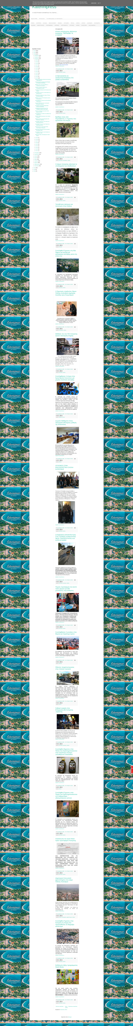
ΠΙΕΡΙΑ (32, 23)
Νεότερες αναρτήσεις (60, 1006)
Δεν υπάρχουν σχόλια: (69, 68)
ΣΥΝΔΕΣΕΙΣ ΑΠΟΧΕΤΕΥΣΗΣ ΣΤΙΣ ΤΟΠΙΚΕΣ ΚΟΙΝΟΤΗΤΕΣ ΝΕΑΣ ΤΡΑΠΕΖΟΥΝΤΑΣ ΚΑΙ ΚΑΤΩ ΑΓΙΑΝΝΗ (65, 537)
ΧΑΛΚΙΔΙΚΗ (89, 23)
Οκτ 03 (36, 147)
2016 (34, 52)
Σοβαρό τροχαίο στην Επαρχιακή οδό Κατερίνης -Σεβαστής (64, 710)
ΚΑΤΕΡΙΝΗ (38, 23)
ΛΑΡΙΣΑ (78, 23)
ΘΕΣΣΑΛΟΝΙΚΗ (52, 23)
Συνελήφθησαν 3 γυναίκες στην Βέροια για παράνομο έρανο (66, 633)
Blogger (70, 1017)
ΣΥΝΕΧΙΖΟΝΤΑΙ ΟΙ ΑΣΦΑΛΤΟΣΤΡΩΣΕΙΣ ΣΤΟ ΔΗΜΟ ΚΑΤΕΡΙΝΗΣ (64, 77)
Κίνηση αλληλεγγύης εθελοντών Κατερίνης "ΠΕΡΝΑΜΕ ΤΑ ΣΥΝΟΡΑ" (66, 33)
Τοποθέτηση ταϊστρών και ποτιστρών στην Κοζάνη (64, 205)
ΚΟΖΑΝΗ (33, 25)
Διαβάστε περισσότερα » (59, 66)
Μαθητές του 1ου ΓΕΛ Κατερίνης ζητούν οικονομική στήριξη (66, 335)
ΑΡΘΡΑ (77, 25)
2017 (34, 50)
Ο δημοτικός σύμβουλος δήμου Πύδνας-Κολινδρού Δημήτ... (42, 96)
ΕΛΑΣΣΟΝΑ (84, 25)
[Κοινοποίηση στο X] (59, 70)
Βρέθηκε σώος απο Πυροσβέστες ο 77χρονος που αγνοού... (41, 85)
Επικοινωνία (41, 18)
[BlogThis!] (58, 70)
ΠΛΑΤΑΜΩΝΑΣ (49, 25)
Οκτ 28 (36, 63)
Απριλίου (36, 160)
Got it (99, 3)
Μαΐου (35, 159)
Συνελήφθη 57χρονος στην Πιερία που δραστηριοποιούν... (42, 125)
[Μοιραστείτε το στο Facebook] (60, 70)
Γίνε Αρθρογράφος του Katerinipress (54, 18)
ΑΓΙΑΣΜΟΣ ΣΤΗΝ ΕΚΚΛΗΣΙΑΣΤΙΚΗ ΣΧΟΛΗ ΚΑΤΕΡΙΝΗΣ (64, 467)
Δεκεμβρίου (36, 55)
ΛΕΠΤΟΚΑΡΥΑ (64, 25)
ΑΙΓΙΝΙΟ (83, 23)
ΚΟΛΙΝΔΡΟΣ (97, 23)
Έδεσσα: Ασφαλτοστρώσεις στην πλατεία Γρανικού (64, 668)
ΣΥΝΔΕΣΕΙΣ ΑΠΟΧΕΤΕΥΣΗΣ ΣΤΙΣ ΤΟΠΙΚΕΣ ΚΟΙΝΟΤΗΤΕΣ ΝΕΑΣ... (41, 109)
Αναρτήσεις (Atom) (63, 1009)
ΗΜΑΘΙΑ (60, 23)
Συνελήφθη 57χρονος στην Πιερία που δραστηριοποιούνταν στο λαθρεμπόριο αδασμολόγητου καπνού (66, 795)
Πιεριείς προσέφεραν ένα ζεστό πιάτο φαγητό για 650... (42, 111)
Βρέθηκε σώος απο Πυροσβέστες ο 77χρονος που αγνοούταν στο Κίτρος (65, 118)
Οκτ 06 (36, 142)
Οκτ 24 (36, 69)
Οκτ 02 (36, 149)
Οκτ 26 (36, 66)
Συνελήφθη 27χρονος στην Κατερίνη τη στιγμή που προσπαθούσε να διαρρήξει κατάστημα (64, 923)
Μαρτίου (36, 162)
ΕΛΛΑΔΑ (45, 23)
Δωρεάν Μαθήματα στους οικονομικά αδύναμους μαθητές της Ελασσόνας (66, 422)
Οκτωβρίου (36, 58)
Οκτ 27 (36, 65)
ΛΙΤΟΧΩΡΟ (66, 23)
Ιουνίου (35, 157)
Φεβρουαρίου (37, 164)
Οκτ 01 (36, 150)
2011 (34, 171)
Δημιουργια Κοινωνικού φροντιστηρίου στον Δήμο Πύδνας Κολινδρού (64, 880)
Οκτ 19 (36, 78)
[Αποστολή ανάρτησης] (74, 68)
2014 (34, 167)
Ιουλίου (35, 156)
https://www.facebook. (63, 64)
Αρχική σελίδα (34, 18)
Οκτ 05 (36, 144)
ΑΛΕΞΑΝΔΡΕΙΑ (92, 25)
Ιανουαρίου (36, 165)
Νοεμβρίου (36, 57)
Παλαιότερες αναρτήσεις (72, 1006)
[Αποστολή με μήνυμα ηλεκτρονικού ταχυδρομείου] (56, 70)
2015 (34, 54)
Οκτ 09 (36, 137)
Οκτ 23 (36, 71)
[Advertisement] (42, 37)
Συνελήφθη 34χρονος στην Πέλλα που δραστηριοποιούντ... (42, 122)
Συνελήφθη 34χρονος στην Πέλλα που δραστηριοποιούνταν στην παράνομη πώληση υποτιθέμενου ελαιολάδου (66, 751)
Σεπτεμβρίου (36, 152)
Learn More (93, 3)
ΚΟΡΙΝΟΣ (57, 25)
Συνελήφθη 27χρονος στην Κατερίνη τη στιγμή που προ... (42, 133)
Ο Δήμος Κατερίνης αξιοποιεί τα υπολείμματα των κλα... (41, 88)
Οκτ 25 (36, 68)
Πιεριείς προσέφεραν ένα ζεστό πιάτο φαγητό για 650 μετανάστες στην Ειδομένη (66, 588)
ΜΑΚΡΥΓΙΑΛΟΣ (40, 25)
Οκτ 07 (36, 140)
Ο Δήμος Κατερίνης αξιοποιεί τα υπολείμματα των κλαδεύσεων (66, 165)
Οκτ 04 (36, 145)
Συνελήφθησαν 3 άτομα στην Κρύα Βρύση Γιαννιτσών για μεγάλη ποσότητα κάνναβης (65, 378)
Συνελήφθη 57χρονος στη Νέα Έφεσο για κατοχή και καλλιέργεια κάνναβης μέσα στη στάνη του (66, 253)
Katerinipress (44, 6)
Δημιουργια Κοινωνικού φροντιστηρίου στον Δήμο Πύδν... (42, 130)
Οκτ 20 (36, 76)
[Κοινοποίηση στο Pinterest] (62, 70)
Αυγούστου (36, 154)
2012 (34, 169)
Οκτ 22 (36, 73)
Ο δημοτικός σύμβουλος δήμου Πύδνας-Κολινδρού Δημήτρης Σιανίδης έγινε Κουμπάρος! (65, 293)
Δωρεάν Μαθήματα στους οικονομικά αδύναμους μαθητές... (42, 104)
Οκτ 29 (36, 61)
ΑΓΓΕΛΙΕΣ (72, 25)
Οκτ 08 (36, 139)
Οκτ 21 (36, 74)
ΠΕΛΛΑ (72, 23)
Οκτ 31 (36, 60)
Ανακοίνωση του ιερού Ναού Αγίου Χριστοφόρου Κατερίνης (65, 839)
